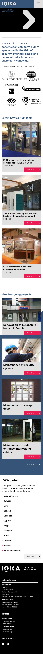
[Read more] (39, 556)
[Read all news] (39, 284)
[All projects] (39, 464)
